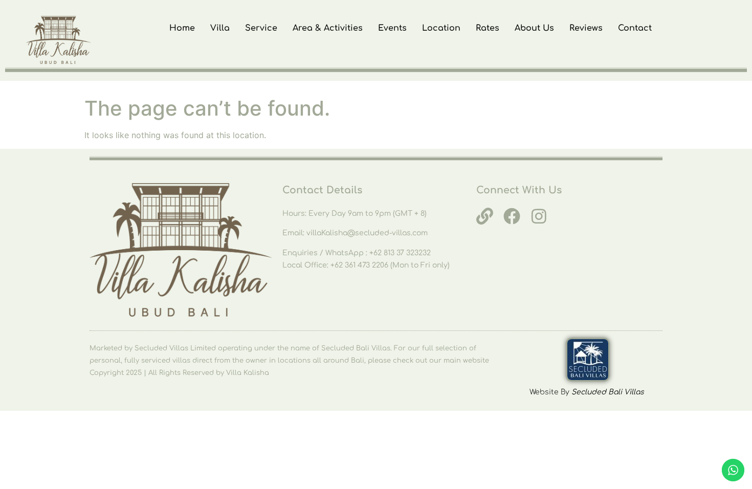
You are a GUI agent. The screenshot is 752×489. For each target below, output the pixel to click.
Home (182, 28)
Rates (487, 28)
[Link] (484, 216)
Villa (220, 28)
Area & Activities (328, 28)
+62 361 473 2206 (360, 265)
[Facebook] (511, 216)
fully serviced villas (157, 360)
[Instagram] (538, 216)
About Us (534, 28)
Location (441, 28)
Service (261, 28)
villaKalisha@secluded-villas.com (367, 233)
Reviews (586, 28)
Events (392, 28)
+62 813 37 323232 (400, 253)
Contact (635, 28)
